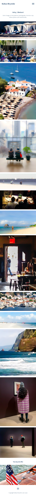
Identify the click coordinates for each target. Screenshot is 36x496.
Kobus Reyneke (8, 3)
